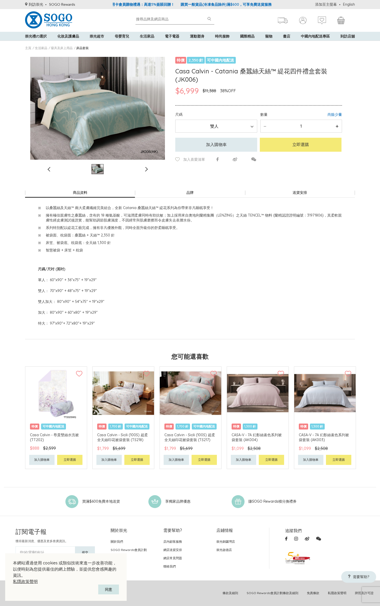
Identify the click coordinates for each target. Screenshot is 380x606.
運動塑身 (197, 36)
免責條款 (313, 593)
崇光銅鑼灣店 (225, 541)
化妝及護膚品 (68, 36)
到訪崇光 (36, 4)
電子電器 (172, 36)
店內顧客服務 (172, 541)
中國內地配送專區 (315, 36)
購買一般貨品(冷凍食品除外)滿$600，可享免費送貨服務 (209, 4)
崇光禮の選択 (36, 36)
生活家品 (147, 36)
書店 (286, 36)
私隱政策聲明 (25, 581)
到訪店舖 (347, 36)
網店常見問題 (172, 558)
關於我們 (117, 541)
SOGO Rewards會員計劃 (129, 550)
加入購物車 (216, 144)
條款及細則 (230, 593)
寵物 (268, 36)
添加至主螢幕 (326, 4)
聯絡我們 (169, 566)
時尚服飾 (222, 36)
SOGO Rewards (62, 4)
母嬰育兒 (122, 36)
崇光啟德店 (224, 550)
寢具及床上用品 (62, 48)
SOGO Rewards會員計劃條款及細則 (272, 593)
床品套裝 (82, 48)
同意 (108, 589)
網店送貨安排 (172, 550)
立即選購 (300, 144)
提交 (85, 552)
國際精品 (247, 36)
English (349, 4)
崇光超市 (97, 36)
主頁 (28, 48)
